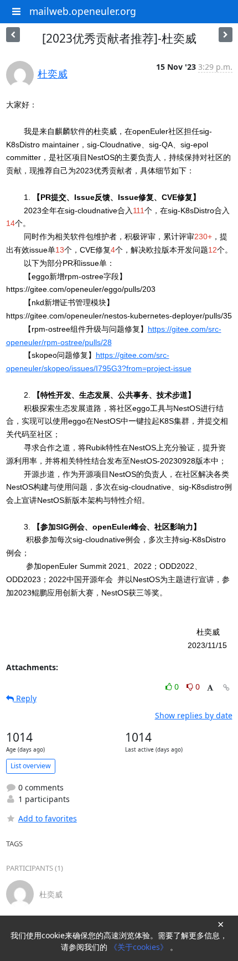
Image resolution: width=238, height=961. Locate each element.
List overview (31, 765)
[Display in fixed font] (210, 688)
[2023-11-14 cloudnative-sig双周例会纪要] (225, 34)
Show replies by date (193, 715)
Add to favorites (47, 818)
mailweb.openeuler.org (82, 11)
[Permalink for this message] (226, 687)
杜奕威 (53, 73)
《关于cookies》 (140, 947)
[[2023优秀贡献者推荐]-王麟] (13, 34)
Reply (25, 698)
